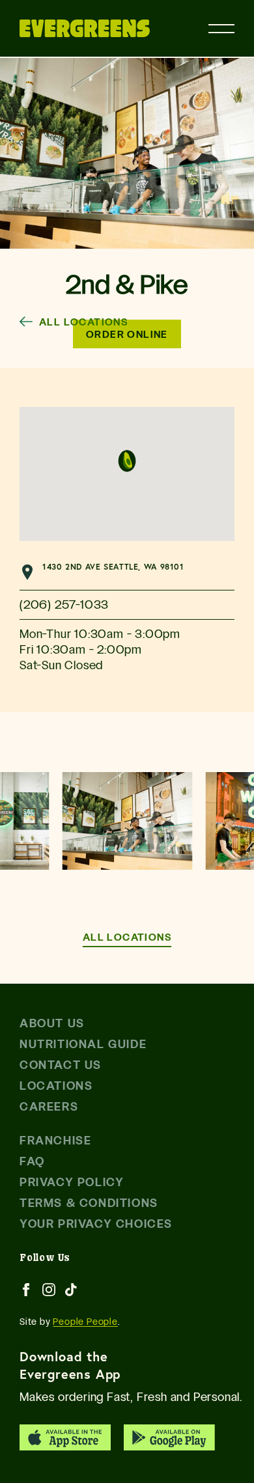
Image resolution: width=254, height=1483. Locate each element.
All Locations (83, 321)
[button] (127, 461)
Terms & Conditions (89, 1203)
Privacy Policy (72, 1182)
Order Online (127, 334)
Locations (56, 1085)
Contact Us (61, 1065)
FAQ (32, 1161)
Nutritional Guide (83, 1044)
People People (85, 1321)
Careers (49, 1106)
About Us (52, 1023)
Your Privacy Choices (96, 1223)
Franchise (55, 1140)
